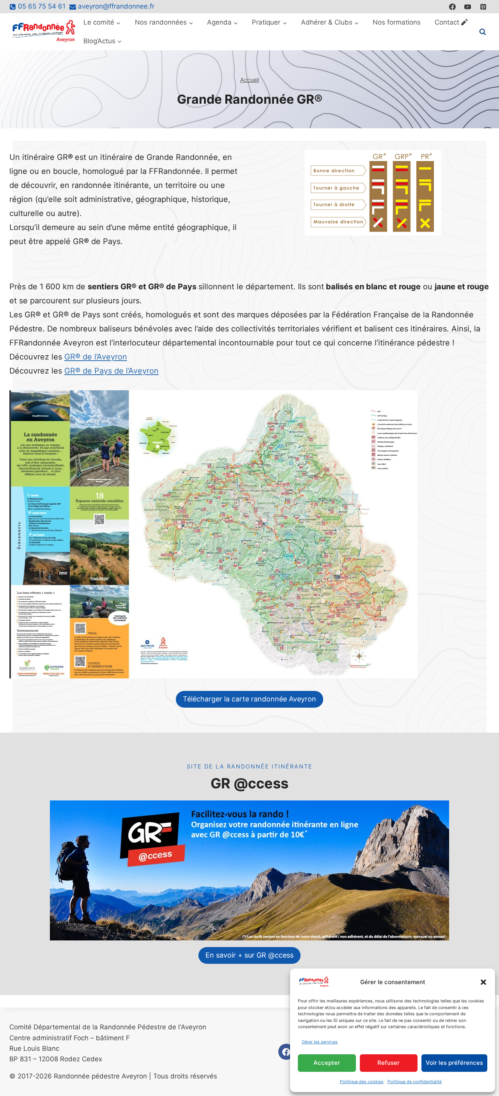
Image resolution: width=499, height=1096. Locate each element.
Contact (447, 22)
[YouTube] (467, 6)
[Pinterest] (483, 6)
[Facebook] (452, 6)
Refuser (388, 1062)
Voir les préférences (454, 1062)
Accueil (249, 79)
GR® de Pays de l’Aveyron (111, 370)
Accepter (326, 1062)
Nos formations (397, 22)
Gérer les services (320, 1042)
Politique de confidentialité (415, 1081)
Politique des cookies (362, 1081)
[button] (483, 982)
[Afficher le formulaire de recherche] (483, 32)
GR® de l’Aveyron (95, 356)
